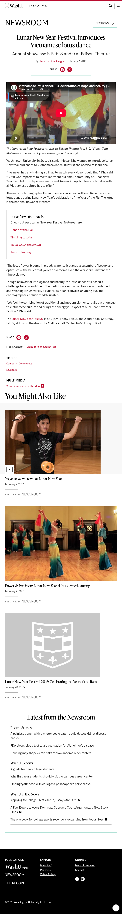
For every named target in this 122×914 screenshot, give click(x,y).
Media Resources (85, 865)
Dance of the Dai (21, 230)
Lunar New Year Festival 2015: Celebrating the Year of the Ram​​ (51, 681)
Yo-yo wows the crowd (25, 245)
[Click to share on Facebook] (62, 69)
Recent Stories (21, 727)
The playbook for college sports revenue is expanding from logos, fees (57, 819)
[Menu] (118, 5)
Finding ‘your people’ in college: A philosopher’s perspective (50, 784)
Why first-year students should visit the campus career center (51, 776)
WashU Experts (21, 763)
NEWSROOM (26, 23)
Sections (102, 23)
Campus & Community (19, 364)
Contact (79, 870)
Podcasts (45, 870)
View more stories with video (23, 386)
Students (11, 370)
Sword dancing (20, 252)
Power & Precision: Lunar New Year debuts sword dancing (47, 585)
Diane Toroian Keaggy (51, 61)
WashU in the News (24, 794)
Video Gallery (48, 874)
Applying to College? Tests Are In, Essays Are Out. (43, 800)
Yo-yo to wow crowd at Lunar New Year (33, 478)
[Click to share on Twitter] (69, 69)
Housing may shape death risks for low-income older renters (50, 753)
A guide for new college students (32, 769)
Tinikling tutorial (21, 237)
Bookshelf (45, 865)
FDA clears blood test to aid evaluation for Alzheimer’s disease (52, 745)
